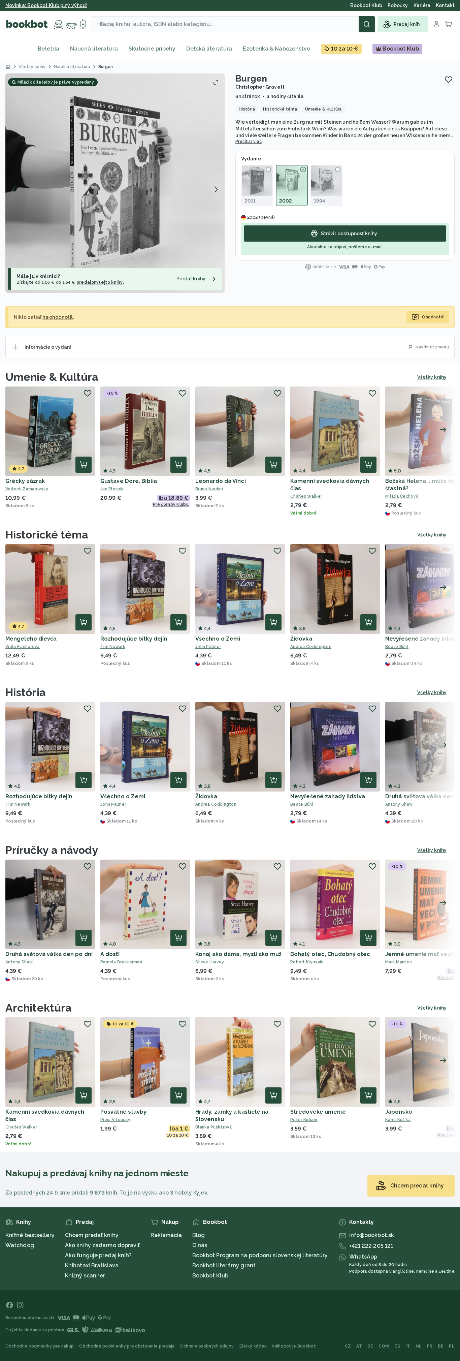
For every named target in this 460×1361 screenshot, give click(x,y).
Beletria (48, 48)
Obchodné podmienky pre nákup (39, 1346)
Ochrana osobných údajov (207, 1346)
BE (441, 1346)
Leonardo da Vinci (220, 481)
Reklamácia (166, 1235)
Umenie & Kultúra (52, 377)
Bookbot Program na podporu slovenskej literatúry (260, 1255)
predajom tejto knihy (99, 282)
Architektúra (38, 1007)
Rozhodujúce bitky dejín (133, 639)
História (25, 692)
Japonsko (398, 1112)
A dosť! (110, 954)
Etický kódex (253, 1346)
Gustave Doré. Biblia (128, 481)
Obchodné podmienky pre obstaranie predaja (126, 1346)
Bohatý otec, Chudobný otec (330, 954)
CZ (348, 1346)
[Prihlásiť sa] (436, 24)
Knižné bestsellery (30, 1235)
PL (452, 1346)
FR (429, 1346)
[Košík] (448, 24)
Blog (198, 1235)
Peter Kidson (304, 1119)
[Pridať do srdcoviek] (448, 79)
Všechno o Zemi (217, 639)
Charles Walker (306, 496)
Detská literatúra (209, 48)
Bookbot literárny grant (224, 1265)
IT (407, 1346)
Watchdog (19, 1245)
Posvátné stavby (123, 1112)
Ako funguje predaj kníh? (98, 1255)
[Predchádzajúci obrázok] (14, 189)
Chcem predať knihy (92, 1235)
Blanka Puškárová (213, 1127)
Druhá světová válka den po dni (49, 954)
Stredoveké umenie (318, 1112)
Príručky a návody (51, 850)
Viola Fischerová (22, 646)
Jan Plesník (112, 489)
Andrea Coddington (310, 646)
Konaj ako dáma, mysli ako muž (238, 954)
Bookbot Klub (210, 1275)
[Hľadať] (367, 24)
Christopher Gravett (260, 87)
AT (359, 1346)
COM (384, 1346)
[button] (115, 183)
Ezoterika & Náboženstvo (276, 48)
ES (397, 1346)
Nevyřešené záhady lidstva (327, 796)
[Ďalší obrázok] (216, 189)
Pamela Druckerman (121, 962)
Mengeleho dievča (31, 639)
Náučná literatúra (94, 48)
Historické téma (47, 534)
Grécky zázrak (25, 481)
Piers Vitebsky (115, 1119)
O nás (199, 1245)
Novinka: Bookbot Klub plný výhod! (46, 5)
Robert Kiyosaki (307, 962)
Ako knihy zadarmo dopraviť (102, 1245)
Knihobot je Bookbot (294, 1346)
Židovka (301, 639)
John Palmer (208, 646)
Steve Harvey (209, 962)
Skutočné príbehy (152, 48)
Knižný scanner (85, 1275)
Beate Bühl (302, 804)
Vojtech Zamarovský (26, 489)
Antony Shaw (19, 962)
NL (419, 1346)
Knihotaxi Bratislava (92, 1265)
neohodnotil (57, 317)
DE (370, 1346)
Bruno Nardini (209, 489)
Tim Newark (112, 646)
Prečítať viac (248, 141)
